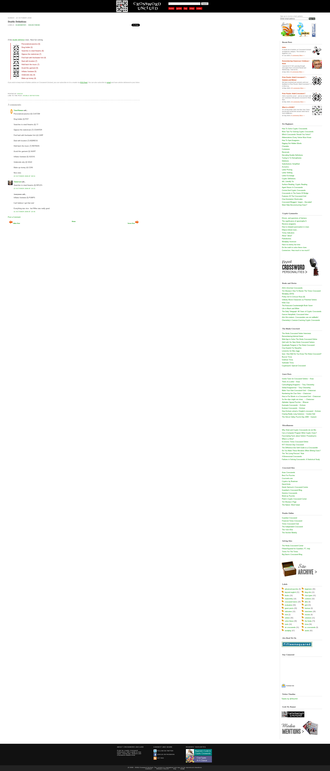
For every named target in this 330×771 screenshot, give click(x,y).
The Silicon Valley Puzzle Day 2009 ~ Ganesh (299, 417)
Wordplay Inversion (289, 242)
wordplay (288, 631)
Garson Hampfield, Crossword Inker (295, 314)
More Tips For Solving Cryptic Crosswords (298, 132)
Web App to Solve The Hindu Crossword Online (299, 339)
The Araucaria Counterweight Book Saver (297, 305)
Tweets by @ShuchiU (290, 699)
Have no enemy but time (291, 245)
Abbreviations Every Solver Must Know (296, 137)
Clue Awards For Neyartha (291, 348)
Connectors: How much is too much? (296, 250)
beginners (308, 589)
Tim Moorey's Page (289, 502)
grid (306, 605)
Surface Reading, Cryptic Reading (294, 184)
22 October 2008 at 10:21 (24, 188)
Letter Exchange (288, 176)
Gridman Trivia (287, 360)
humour (307, 608)
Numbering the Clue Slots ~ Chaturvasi (296, 393)
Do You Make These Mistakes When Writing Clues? (301, 451)
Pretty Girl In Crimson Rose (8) (293, 297)
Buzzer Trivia (287, 357)
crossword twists (291, 602)
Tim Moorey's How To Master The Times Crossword (301, 291)
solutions (308, 618)
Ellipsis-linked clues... (290, 230)
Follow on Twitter (165, 751)
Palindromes (286, 239)
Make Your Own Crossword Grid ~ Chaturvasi (299, 390)
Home (171, 8)
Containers (286, 149)
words (307, 631)
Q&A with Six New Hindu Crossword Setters (298, 342)
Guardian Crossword (289, 518)
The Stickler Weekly (289, 533)
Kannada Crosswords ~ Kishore (294, 405)
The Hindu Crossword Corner (292, 546)
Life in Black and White (290, 308)
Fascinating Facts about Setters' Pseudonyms (299, 436)
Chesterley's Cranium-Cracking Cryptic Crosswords (301, 320)
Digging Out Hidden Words (292, 143)
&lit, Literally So (288, 181)
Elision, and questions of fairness (294, 218)
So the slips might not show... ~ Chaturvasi (298, 399)
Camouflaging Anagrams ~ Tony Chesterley (298, 385)
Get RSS (160, 758)
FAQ (185, 8)
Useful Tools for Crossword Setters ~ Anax (298, 379)
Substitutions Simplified (291, 164)
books (287, 595)
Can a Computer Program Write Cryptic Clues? (299, 433)
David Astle (286, 484)
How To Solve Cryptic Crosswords (294, 129)
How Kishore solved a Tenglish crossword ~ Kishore (301, 411)
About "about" (287, 236)
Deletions (285, 161)
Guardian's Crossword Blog (292, 490)
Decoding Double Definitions (292, 155)
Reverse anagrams (289, 224)
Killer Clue (286, 303)
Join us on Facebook (166, 754)
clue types (308, 595)
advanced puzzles (291, 589)
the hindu (308, 621)
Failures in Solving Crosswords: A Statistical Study (301, 459)
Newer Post (131, 223)
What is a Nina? (288, 439)
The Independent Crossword (292, 527)
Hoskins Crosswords (289, 493)
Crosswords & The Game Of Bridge (295, 193)
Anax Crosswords (288, 472)
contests (308, 599)
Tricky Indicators (288, 233)
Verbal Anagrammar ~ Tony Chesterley (296, 388)
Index (199, 8)
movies (307, 615)
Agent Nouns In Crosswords (292, 187)
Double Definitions (17, 21)
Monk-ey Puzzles (288, 496)
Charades (285, 146)
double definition (19, 40)
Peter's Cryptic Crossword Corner (294, 499)
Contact (148, 769)
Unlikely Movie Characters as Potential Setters (299, 300)
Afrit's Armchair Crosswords (292, 288)
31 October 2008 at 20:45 (24, 211)
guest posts (289, 608)
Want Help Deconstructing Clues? (294, 205)
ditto (306, 602)
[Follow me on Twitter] (304, 37)
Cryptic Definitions (289, 179)
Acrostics (285, 167)
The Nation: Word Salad (291, 505)
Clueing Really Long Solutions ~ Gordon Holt (298, 414)
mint (286, 615)
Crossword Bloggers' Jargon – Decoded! (297, 202)
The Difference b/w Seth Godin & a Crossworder (300, 448)
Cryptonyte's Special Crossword (294, 366)
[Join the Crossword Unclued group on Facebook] (314, 37)
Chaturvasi (17, 182)
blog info (308, 592)
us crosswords (310, 627)
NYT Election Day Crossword (293, 445)
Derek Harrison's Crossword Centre (295, 487)
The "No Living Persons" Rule (293, 453)
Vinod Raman (18, 110)
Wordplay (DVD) (288, 294)
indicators (288, 611)
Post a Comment (14, 217)
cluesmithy (21, 25)
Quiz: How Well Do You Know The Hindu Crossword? (301, 354)
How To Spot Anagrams (290, 140)
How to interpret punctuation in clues (295, 227)
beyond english (290, 592)
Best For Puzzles (288, 475)
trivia (306, 624)
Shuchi (20, 93)
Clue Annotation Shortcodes (292, 199)
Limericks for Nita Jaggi (291, 351)
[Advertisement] (38, 32)
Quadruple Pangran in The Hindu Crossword (298, 345)
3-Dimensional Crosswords (292, 456)
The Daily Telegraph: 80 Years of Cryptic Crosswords (301, 311)
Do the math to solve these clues (294, 247)
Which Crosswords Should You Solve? (296, 134)
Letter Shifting (287, 173)
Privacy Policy (162, 769)
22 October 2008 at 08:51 (24, 176)
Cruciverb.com (287, 478)
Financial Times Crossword (292, 521)
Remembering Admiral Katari (292, 336)
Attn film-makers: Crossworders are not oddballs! (300, 317)
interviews (308, 611)
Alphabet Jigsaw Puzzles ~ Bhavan (295, 402)
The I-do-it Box (287, 530)
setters (287, 618)
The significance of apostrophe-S (294, 221)
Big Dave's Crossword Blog (292, 554)
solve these (34, 25)
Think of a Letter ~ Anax (291, 382)
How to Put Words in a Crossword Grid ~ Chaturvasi (301, 396)
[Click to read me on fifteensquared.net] (297, 647)
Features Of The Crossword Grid (294, 196)
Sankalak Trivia (288, 363)
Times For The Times (290, 552)
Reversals (285, 152)
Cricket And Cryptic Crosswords (294, 190)
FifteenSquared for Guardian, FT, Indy (296, 549)
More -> (301, 55)
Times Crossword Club (290, 524)
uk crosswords (290, 627)
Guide (179, 8)
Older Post (16, 223)
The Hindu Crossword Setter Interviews (296, 333)
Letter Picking (287, 170)
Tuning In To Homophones (292, 158)
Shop (192, 8)
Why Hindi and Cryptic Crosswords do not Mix (299, 430)
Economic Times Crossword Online (295, 442)
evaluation (288, 605)
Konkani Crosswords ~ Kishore (293, 408)
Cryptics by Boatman (290, 481)
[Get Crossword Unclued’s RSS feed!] (288, 37)
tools (286, 624)
